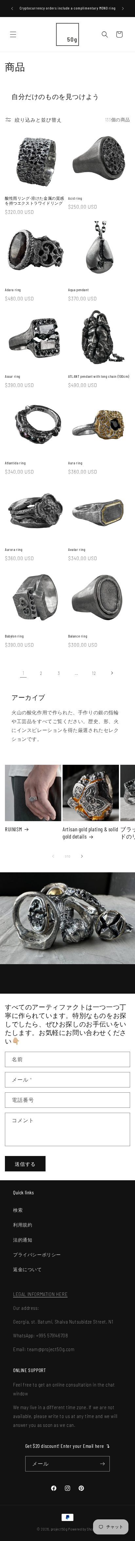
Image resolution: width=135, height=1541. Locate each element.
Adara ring (13, 289)
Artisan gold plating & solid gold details (90, 833)
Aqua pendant (78, 289)
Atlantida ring (15, 462)
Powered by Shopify (83, 1529)
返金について (27, 1269)
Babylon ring (14, 636)
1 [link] (23, 673)
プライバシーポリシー (37, 1254)
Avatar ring (77, 549)
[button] (13, 34)
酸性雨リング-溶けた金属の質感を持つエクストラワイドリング (34, 201)
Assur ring (12, 376)
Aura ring (75, 462)
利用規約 (22, 1224)
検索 (18, 1210)
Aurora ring (14, 549)
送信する (25, 1164)
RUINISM (13, 829)
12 (94, 673)
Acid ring (75, 198)
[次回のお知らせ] (123, 8)
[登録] (102, 1463)
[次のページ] (112, 673)
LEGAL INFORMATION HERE (40, 1294)
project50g (59, 1529)
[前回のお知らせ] (12, 8)
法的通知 (22, 1240)
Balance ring (77, 636)
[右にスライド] (82, 856)
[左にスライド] (53, 856)
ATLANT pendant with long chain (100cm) (98, 376)
